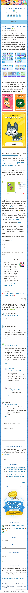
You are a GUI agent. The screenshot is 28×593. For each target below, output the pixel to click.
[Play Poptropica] (20, 15)
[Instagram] (14, 15)
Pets (19, 252)
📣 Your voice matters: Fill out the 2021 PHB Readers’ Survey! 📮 (13, 293)
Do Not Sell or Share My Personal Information (13, 578)
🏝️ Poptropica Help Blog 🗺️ (14, 9)
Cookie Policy (4, 587)
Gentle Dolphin (14, 30)
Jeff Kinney (14, 252)
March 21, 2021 (21, 222)
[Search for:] (14, 459)
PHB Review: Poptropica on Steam (15, 476)
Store (22, 252)
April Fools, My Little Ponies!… (18, 525)
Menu (15, 21)
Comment (20, 438)
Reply (6, 321)
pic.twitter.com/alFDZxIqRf (14, 219)
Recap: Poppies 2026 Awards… (18, 532)
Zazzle (3, 254)
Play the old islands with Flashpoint (16, 467)
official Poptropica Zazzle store (10, 155)
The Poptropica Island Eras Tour (15, 474)
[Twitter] (17, 15)
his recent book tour (10, 207)
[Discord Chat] (8, 15)
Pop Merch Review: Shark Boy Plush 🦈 (15, 299)
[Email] (11, 15)
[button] (7, 57)
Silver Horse (11, 368)
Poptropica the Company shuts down (16, 469)
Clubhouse (8, 252)
